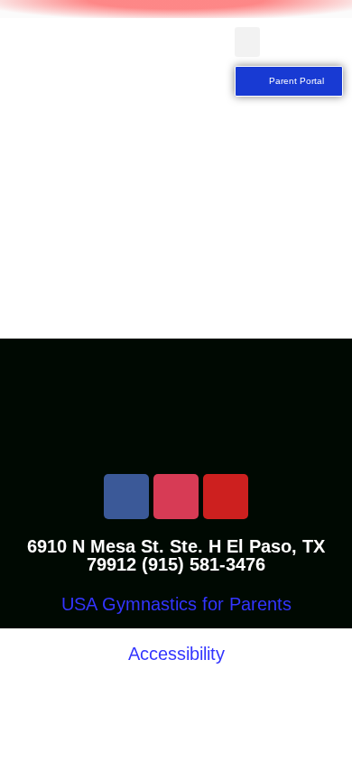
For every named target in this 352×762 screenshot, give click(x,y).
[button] (247, 42)
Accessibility (176, 654)
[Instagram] (176, 496)
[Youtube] (225, 496)
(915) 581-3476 (203, 564)
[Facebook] (126, 496)
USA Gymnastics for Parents (176, 604)
